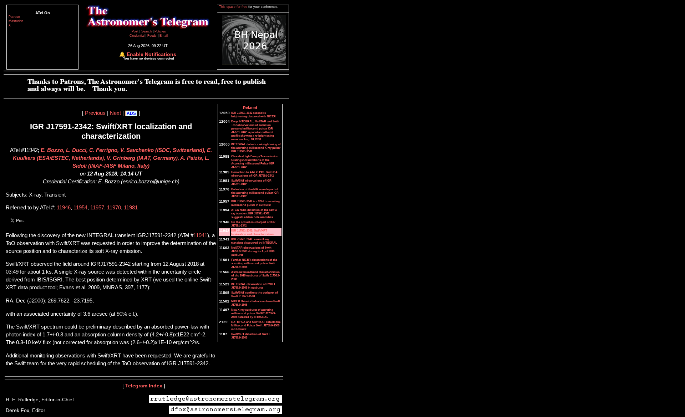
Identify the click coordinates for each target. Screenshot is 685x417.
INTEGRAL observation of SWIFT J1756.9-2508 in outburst (253, 285)
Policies (160, 31)
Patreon (14, 17)
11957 (97, 207)
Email (163, 35)
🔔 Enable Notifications (147, 54)
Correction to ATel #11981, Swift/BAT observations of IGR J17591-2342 (255, 173)
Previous (95, 113)
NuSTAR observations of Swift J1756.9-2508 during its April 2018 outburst (252, 251)
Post (135, 31)
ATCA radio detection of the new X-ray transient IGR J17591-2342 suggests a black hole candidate (254, 213)
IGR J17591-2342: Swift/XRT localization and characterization (252, 232)
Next (115, 113)
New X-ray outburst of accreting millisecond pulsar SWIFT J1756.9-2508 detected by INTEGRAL (253, 313)
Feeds (152, 35)
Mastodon (16, 21)
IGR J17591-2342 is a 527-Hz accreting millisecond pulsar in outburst (255, 203)
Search (147, 31)
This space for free (233, 7)
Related (250, 108)
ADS (131, 113)
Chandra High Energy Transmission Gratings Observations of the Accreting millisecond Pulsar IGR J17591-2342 (254, 161)
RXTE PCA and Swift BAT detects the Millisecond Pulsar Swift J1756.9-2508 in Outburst (255, 325)
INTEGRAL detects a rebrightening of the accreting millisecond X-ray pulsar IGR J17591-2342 (256, 147)
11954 (80, 207)
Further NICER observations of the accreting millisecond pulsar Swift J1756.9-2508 (254, 263)
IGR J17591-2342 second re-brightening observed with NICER (253, 114)
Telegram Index (143, 385)
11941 (200, 235)
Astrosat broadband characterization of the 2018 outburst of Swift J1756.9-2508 (255, 275)
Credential (138, 35)
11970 (114, 207)
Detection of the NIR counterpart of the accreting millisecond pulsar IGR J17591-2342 (255, 192)
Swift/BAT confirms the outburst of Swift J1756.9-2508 (254, 294)
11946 (64, 207)
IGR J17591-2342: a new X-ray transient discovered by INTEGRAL (254, 240)
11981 (131, 207)
